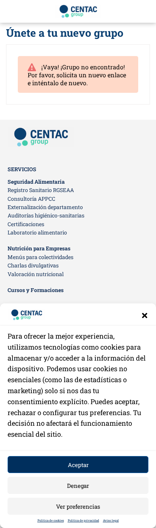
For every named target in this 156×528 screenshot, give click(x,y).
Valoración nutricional (36, 274)
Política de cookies (50, 520)
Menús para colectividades (40, 257)
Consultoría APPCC (31, 198)
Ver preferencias (78, 506)
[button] (144, 315)
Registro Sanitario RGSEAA (41, 190)
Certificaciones (26, 224)
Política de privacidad (83, 520)
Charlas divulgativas (33, 265)
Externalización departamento (45, 207)
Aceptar (78, 465)
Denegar (78, 485)
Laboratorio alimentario (37, 232)
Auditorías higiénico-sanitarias (46, 215)
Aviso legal (111, 520)
